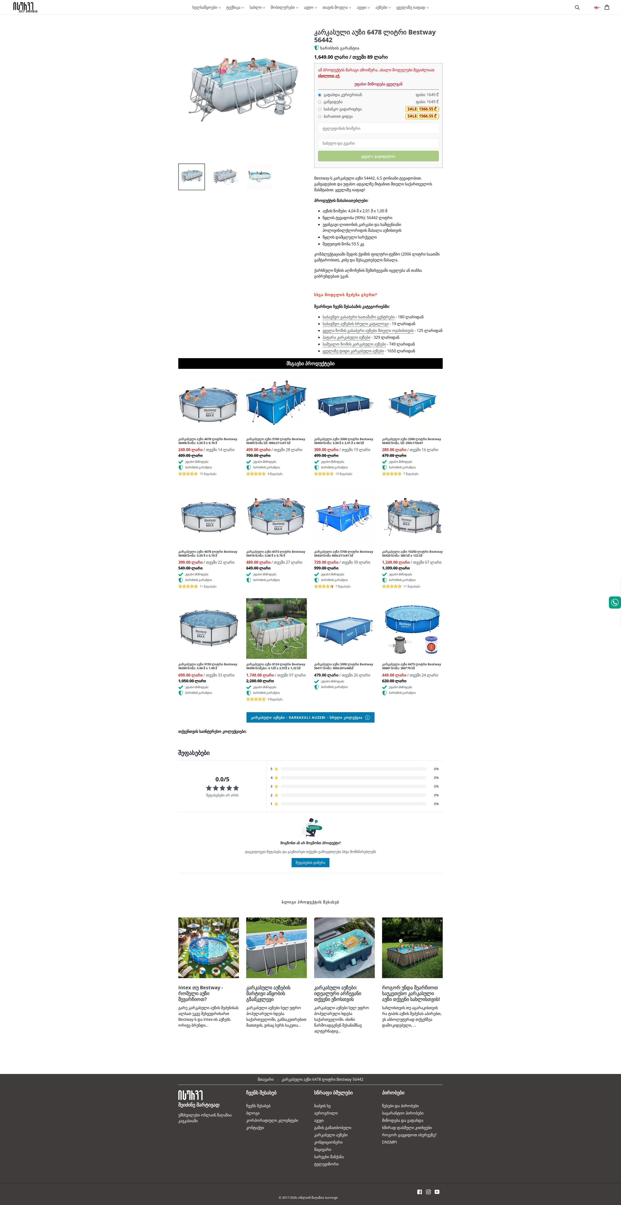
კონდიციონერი (328, 1142)
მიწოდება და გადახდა (402, 1120)
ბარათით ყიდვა (338, 116)
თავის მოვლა (336, 7)
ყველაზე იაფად (411, 7)
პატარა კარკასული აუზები (346, 337)
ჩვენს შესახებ (258, 1105)
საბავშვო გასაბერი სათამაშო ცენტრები (359, 317)
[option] (188, 178)
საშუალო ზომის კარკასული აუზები (354, 344)
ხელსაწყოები (205, 7)
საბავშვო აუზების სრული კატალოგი (356, 323)
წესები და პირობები (400, 1105)
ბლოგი (253, 1113)
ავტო (309, 7)
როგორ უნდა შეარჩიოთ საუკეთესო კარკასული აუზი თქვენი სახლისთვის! (411, 993)
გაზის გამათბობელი (332, 1127)
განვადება (333, 101)
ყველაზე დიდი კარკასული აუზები (353, 351)
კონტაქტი (255, 1127)
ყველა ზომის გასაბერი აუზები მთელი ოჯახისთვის (368, 330)
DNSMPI (389, 1142)
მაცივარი (322, 1149)
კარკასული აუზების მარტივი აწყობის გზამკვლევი (268, 993)
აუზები (382, 7)
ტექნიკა (233, 7)
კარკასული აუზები (331, 1135)
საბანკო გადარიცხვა (342, 109)
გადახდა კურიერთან (342, 94)
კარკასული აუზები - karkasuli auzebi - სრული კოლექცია (307, 717)
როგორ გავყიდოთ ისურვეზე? (409, 1135)
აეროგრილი (326, 1113)
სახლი (256, 7)
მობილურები (283, 7)
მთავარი (266, 1079)
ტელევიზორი (326, 1164)
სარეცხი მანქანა (329, 1156)
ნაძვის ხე (322, 1105)
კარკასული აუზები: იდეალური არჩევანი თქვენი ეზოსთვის (337, 993)
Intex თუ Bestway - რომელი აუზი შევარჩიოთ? (200, 993)
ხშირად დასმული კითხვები (407, 1127)
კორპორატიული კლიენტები (272, 1120)
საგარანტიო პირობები (403, 1113)
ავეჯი (362, 7)
